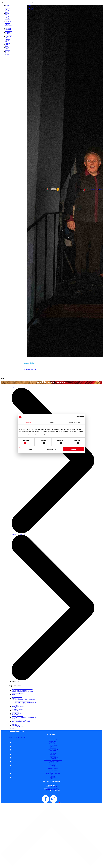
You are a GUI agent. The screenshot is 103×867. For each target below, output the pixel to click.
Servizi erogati (15, 722)
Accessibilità (8, 29)
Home (13, 387)
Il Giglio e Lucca (7, 45)
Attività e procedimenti (17, 713)
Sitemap (53, 776)
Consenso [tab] (29, 422)
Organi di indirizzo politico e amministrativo (22, 689)
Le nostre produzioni (8, 33)
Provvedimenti (15, 714)
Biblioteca (7, 50)
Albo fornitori (53, 772)
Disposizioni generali (17, 697)
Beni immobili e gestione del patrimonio (21, 720)
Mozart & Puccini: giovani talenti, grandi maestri (33, 7)
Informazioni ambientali (17, 726)
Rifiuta (30, 449)
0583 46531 (54, 786)
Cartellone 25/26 (7, 8)
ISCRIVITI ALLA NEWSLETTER (17, 737)
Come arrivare (8, 31)
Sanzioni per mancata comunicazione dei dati (22, 691)
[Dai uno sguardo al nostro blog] (59, 802)
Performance (15, 710)
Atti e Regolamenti (53, 770)
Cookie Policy (53, 777)
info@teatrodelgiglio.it (53, 788)
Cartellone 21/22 (7, 19)
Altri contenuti (15, 728)
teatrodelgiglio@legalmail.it (52, 789)
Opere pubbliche (15, 725)
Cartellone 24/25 (7, 11)
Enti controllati (15, 712)
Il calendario (8, 21)
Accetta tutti (73, 449)
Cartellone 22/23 (7, 17)
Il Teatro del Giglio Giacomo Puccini (8, 38)
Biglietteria (8, 28)
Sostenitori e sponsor (8, 53)
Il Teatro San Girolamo (8, 42)
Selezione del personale (17, 709)
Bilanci (13, 718)
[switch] (43, 443)
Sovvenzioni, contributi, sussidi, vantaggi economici (24, 717)
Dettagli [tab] (51, 422)
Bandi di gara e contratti (17, 716)
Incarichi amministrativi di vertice (19, 690)
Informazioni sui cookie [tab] (74, 422)
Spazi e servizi (8, 25)
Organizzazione (15, 698)
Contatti (7, 51)
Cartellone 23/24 (7, 14)
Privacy (53, 779)
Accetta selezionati (51, 449)
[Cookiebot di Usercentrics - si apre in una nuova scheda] (77, 417)
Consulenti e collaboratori (18, 706)
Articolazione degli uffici (17, 693)
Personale (14, 707)
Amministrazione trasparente (18, 534)
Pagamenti (14, 724)
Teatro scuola (8, 35)
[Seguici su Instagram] (53, 802)
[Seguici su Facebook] (46, 802)
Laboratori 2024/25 (7, 23)
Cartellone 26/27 (7, 6)
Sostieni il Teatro (7, 48)
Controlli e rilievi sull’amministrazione (21, 721)
